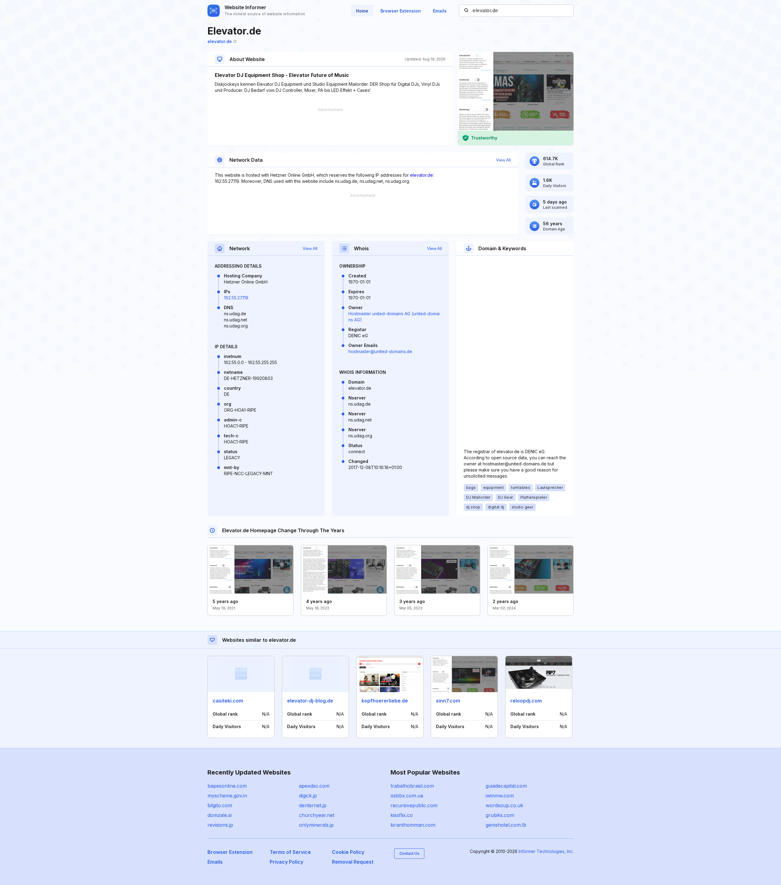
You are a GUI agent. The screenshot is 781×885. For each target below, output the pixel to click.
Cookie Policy (348, 852)
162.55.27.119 (236, 297)
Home (362, 10)
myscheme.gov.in (227, 796)
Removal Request (352, 862)
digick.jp (308, 796)
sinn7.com (448, 701)
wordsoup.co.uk (504, 805)
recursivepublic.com (413, 805)
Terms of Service (290, 852)
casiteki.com (228, 701)
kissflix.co (401, 815)
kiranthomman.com (412, 825)
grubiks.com (500, 815)
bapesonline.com (227, 786)
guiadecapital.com (506, 786)
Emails (440, 10)
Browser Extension (400, 10)
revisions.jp (220, 825)
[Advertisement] (330, 126)
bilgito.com (219, 805)
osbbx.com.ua (406, 796)
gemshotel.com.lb (506, 825)
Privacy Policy (286, 862)
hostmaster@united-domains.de (380, 351)
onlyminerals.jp (316, 825)
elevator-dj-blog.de (310, 701)
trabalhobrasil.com (412, 786)
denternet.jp (312, 805)
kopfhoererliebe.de (385, 701)
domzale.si (219, 815)
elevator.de (219, 41)
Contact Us (409, 853)
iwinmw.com (500, 796)
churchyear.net (316, 815)
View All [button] (503, 159)
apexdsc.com (314, 786)
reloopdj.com (526, 701)
